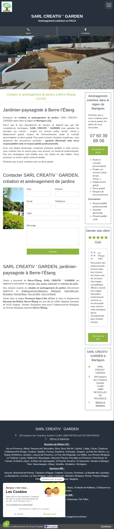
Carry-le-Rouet (48, 294)
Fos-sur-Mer (34, 294)
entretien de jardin (69, 283)
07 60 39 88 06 (98, 138)
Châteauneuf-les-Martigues (34, 291)
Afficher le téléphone (100, 404)
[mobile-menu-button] (109, 5)
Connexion (106, 526)
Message (31, 225)
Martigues (56, 291)
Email (29, 201)
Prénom (59, 189)
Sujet (29, 213)
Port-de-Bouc (20, 294)
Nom (29, 189)
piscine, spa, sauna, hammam (42, 283)
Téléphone (60, 201)
